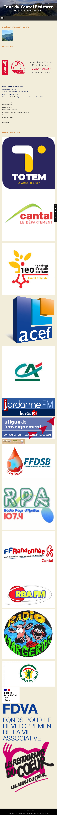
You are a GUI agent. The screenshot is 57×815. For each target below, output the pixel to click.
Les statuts (5, 115)
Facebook (12, 97)
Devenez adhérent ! (7, 104)
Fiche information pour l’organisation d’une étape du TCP (16, 112)
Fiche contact (5, 122)
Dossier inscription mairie (8, 107)
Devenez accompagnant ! (8, 102)
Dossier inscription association (9, 109)
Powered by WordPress (28, 810)
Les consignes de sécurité (8, 120)
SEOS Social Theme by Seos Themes (39, 813)
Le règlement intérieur (7, 117)
